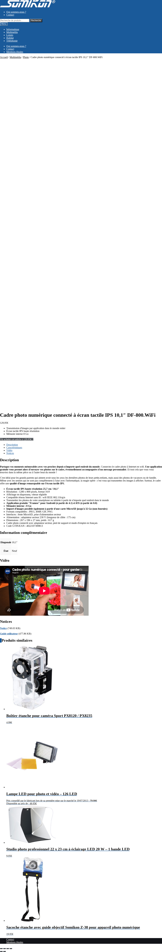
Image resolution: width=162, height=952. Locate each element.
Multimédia (12, 32)
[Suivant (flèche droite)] (4, 951)
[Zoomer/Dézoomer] (1, 948)
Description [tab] (12, 444)
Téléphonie (12, 40)
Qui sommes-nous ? (16, 12)
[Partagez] (7, 948)
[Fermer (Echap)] (10, 948)
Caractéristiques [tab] (14, 447)
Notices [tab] (10, 453)
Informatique (12, 29)
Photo (26, 57)
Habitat (10, 38)
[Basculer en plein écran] (4, 948)
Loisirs (9, 35)
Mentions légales (14, 51)
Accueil (4, 57)
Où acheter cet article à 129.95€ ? (16, 439)
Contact (10, 14)
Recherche (36, 20)
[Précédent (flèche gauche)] (1, 951)
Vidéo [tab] (9, 450)
